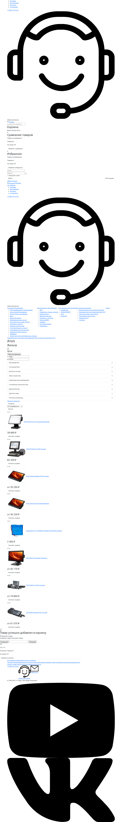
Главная (10, 338)
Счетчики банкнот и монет (18, 328)
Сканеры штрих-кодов (17, 326)
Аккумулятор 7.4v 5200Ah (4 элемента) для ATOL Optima (44, 531)
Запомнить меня (14, 175)
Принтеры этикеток (16, 324)
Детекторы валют (15, 318)
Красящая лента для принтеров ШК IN (91, 310)
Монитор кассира (14, 371)
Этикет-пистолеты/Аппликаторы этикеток (23, 336)
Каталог (15, 338)
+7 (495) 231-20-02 (13, 666)
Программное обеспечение (67, 308)
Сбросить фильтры (13, 401)
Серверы (42, 322)
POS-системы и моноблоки (18, 314)
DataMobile (64, 310)
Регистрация (109, 178)
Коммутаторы (44, 314)
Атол (62, 314)
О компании (14, 7)
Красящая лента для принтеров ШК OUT (92, 312)
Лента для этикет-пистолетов (88, 314)
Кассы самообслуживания (18, 312)
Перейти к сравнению (15, 149)
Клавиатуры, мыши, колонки (49, 312)
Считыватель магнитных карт (18, 384)
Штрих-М (64, 316)
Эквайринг (13, 334)
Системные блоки (45, 324)
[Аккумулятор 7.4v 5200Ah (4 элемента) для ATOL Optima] (16, 531)
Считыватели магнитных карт (19, 330)
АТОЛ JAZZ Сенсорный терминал (36, 558)
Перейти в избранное (15, 167)
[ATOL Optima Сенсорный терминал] (16, 503)
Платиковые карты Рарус (87, 316)
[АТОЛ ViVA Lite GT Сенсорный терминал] (15, 422)
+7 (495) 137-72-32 (13, 10)
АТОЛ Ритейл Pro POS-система (36, 449)
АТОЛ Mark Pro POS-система (35, 585)
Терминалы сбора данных (18, 332)
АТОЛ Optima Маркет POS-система (37, 476)
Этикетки (82, 320)
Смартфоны (43, 326)
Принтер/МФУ (44, 320)
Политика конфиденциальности (30, 664)
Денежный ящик (14, 389)
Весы (11, 316)
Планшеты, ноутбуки (46, 318)
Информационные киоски (18, 320)
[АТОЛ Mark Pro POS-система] (16, 585)
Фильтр (10, 409)
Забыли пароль (12, 181)
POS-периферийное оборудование (21, 310)
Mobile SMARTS (66, 312)
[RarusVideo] (61, 720)
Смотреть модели (14, 436)
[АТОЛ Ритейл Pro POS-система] (16, 449)
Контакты (13, 5)
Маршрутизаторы (45, 316)
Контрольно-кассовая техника (20, 322)
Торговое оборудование (15, 308)
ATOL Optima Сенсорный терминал (37, 503)
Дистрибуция (14, 3)
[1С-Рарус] (10, 122)
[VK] (61, 790)
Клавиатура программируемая (19, 380)
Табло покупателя (15, 376)
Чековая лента (83, 318)
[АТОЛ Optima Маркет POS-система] (16, 476)
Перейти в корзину (7, 658)
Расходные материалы (83, 308)
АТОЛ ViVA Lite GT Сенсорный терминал (37, 422)
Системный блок (14, 367)
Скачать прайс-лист (13, 664)
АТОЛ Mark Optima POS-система (36, 612)
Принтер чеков (14, 393)
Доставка (13, 1)
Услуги (107, 308)
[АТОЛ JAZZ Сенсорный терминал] (16, 558)
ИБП (41, 310)
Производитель (14, 363)
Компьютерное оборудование (47, 308)
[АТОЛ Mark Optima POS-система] (16, 612)
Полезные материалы (16, 398)
